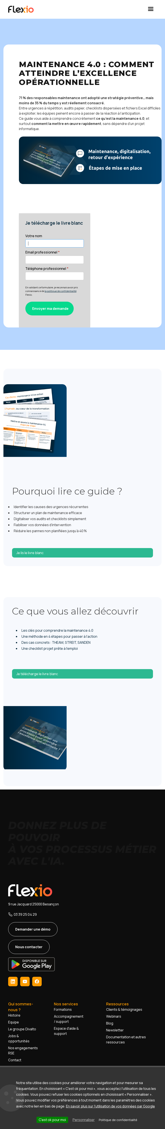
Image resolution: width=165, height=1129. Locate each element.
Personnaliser (84, 1119)
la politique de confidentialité (60, 291)
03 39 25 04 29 (25, 914)
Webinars (113, 1016)
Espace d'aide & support (66, 1031)
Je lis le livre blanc (30, 552)
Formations (63, 1009)
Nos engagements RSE (23, 1050)
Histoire (14, 1015)
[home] (26, 9)
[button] (151, 9)
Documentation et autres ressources (126, 1040)
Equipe (13, 1022)
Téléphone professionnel (46, 268)
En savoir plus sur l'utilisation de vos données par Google (110, 1106)
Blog (109, 1023)
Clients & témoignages (124, 1009)
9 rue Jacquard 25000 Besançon (33, 904)
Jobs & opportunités (18, 1038)
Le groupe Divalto (22, 1029)
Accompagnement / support (68, 1019)
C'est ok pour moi (52, 1119)
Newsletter (115, 1030)
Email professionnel (42, 252)
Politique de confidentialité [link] (118, 1120)
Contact (14, 1060)
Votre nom (33, 235)
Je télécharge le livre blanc (37, 673)
